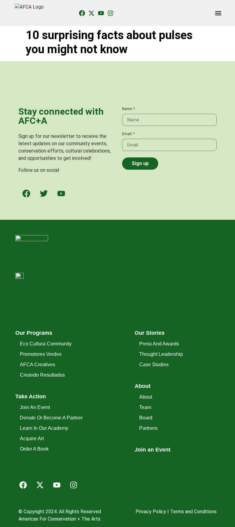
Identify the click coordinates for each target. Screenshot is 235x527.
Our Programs (33, 333)
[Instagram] (110, 13)
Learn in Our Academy (41, 428)
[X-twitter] (91, 13)
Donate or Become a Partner (41, 417)
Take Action (30, 396)
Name (127, 109)
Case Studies (154, 364)
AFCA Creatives (37, 364)
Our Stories (150, 333)
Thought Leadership (160, 354)
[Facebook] (23, 485)
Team (145, 407)
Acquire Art (32, 438)
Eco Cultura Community (41, 343)
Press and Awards (159, 343)
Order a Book (34, 448)
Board (145, 417)
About (143, 386)
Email (127, 134)
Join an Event (35, 407)
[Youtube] (101, 13)
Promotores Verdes (41, 354)
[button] (218, 13)
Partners (148, 428)
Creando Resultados (41, 375)
